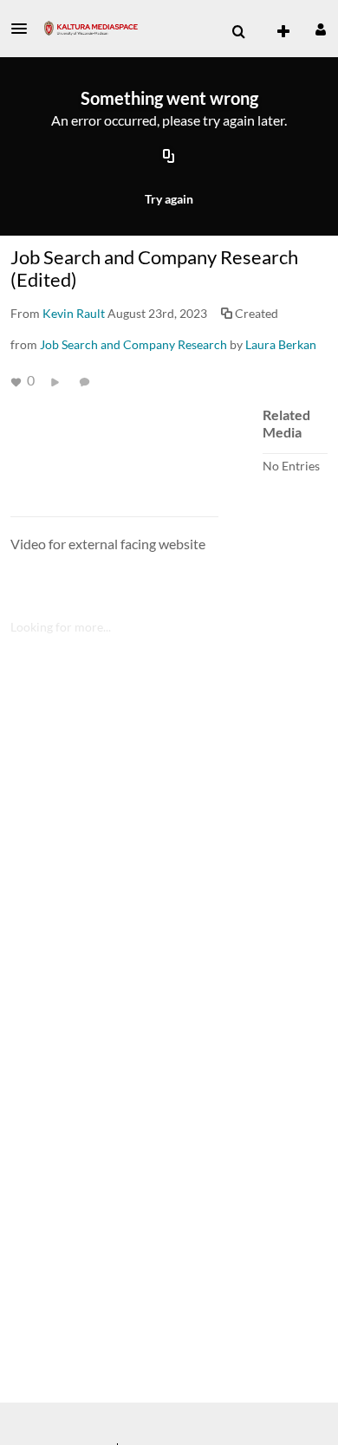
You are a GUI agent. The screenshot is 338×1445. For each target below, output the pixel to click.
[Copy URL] (169, 158)
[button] (24, 28)
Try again (169, 198)
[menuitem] (238, 32)
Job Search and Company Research (133, 344)
